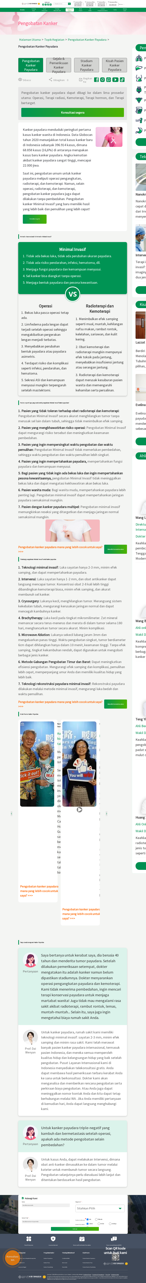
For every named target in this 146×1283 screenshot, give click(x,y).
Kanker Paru (47, 1263)
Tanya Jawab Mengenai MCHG (113, 1245)
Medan (102, 1224)
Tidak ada (100, 1219)
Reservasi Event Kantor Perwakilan (82, 1245)
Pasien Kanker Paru (87, 1263)
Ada (90, 1219)
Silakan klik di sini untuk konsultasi (115, 549)
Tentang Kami (21, 1253)
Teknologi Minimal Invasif (68, 1253)
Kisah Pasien (86, 1253)
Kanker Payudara (48, 1258)
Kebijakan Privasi (87, 1274)
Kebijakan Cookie (115, 1274)
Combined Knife (66, 1258)
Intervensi (64, 1263)
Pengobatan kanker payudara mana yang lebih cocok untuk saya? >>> (60, 549)
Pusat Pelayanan (29, 1245)
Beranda (22, 10)
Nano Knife (64, 1267)
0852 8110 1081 (101, 4)
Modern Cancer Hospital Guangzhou (27, 1258)
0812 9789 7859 (78, 4)
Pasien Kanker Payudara (89, 1258)
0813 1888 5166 (101, 5)
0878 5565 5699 (89, 4)
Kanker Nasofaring (48, 1267)
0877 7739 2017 (78, 5)
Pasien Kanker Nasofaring (89, 1267)
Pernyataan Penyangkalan (98, 1274)
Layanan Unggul (22, 1267)
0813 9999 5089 (112, 4)
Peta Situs (108, 1274)
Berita (115, 10)
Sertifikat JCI (21, 1263)
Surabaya (114, 1224)
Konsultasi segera (72, 112)
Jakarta (91, 1224)
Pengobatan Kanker (49, 1253)
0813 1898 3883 (89, 5)
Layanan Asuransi (53, 1245)
